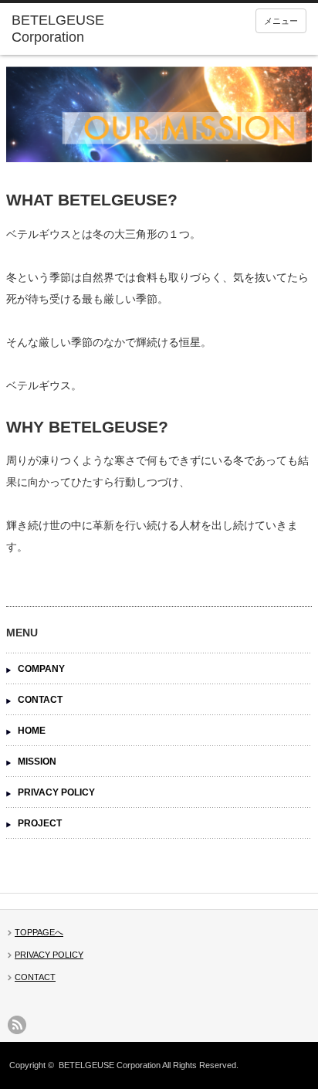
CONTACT (40, 699)
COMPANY (41, 668)
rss (17, 1025)
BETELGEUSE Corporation (110, 1065)
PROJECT (40, 823)
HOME (32, 730)
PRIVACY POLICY (56, 792)
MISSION (37, 761)
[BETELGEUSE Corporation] (75, 29)
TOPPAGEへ (39, 932)
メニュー (281, 20)
